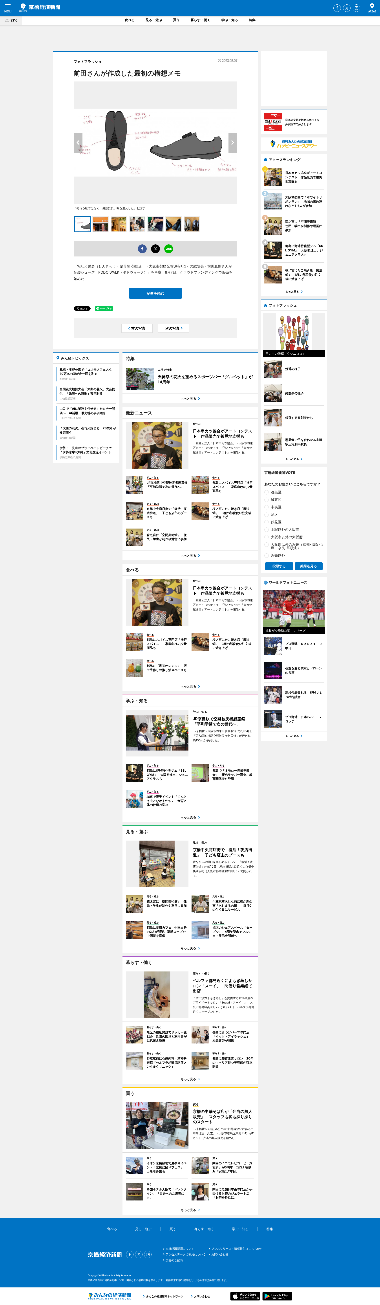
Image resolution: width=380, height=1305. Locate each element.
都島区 (276, 492)
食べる (130, 20)
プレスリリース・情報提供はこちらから (237, 1248)
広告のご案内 (174, 1260)
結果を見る (308, 566)
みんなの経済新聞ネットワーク (109, 1296)
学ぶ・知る (229, 20)
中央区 (276, 507)
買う (176, 20)
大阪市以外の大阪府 (287, 537)
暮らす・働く (200, 20)
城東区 (276, 500)
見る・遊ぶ (154, 20)
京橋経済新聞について (180, 1248)
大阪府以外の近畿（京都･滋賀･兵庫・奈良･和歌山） (297, 546)
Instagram (356, 8)
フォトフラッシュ (88, 61)
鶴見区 (276, 522)
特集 (252, 20)
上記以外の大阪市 (285, 529)
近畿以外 (278, 555)
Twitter (347, 8)
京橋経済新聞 (39, 7)
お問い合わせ (219, 1254)
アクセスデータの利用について (186, 1254)
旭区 (274, 514)
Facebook (337, 8)
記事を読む (155, 293)
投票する (279, 566)
